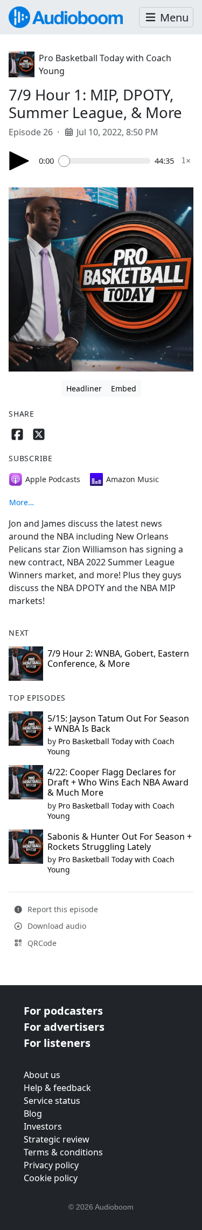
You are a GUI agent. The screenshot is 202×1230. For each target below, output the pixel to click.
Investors (43, 1126)
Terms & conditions (63, 1152)
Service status (52, 1101)
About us (42, 1075)
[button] (166, 17)
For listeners (57, 1043)
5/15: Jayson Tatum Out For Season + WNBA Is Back (118, 723)
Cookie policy (51, 1178)
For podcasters (63, 1010)
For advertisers (64, 1027)
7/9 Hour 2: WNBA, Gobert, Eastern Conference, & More (118, 658)
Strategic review (56, 1139)
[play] (19, 160)
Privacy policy (51, 1165)
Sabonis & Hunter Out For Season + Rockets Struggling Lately (119, 842)
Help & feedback (57, 1088)
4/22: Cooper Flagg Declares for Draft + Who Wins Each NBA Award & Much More (118, 782)
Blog (33, 1113)
